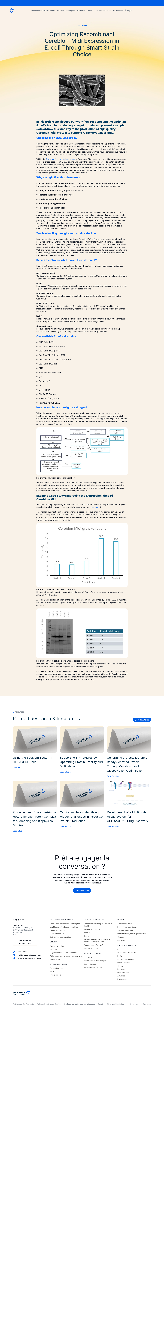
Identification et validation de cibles (64, 927)
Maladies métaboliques (93, 967)
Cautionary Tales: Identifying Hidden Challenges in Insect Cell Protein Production (82, 817)
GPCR (52, 971)
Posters (120, 956)
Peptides (53, 949)
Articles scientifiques (125, 959)
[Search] (152, 10)
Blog (119, 949)
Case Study (82, 25)
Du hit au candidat (57, 934)
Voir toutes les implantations (24, 942)
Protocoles (121, 969)
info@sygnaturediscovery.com (29, 955)
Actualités (121, 976)
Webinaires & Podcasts (126, 952)
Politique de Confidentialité (23, 1004)
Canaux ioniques (56, 968)
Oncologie (88, 957)
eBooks (120, 966)
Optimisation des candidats (60, 937)
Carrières (121, 940)
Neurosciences (90, 964)
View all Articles (142, 720)
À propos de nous (124, 924)
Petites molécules (57, 946)
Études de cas (123, 973)
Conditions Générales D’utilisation (111, 1004)
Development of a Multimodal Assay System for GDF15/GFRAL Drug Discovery (127, 817)
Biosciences (88, 933)
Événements (122, 979)
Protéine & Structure (92, 929)
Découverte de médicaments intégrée (65, 924)
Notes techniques (124, 963)
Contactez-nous (82, 890)
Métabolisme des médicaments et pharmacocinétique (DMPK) (97, 940)
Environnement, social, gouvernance (131, 934)
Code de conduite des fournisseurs (79, 1004)
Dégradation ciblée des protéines (63, 952)
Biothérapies (55, 959)
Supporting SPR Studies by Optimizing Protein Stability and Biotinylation (81, 762)
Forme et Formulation (92, 948)
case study (95, 507)
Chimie (86, 936)
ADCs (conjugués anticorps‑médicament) (66, 956)
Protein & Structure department (60, 159)
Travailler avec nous (125, 930)
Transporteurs (55, 975)
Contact (120, 937)
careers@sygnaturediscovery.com (30, 958)
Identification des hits (58, 930)
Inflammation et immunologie (95, 961)
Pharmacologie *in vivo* (93, 945)
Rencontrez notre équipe (127, 927)
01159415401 (22, 952)
